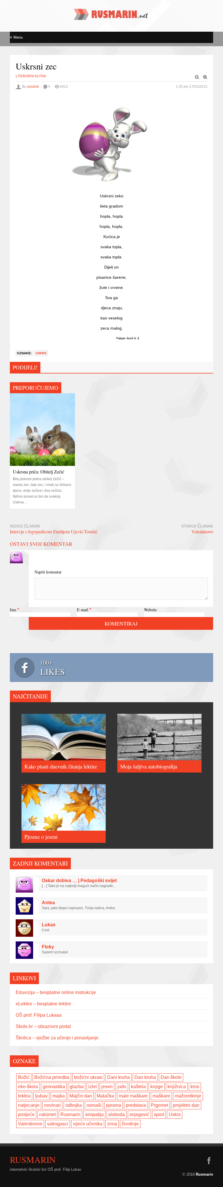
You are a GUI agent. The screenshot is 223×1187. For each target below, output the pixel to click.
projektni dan (186, 1105)
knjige (156, 1086)
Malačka (105, 1095)
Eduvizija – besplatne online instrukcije (56, 992)
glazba (77, 1086)
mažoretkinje (188, 1095)
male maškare (133, 1095)
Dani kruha (118, 1077)
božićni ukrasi (88, 1077)
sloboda (116, 1114)
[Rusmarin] (111, 17)
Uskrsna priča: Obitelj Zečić (38, 472)
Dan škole (171, 1077)
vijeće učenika (87, 1123)
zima (112, 1123)
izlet (92, 1086)
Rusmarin (70, 1114)
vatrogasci (57, 1123)
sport (159, 1114)
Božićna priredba (51, 1077)
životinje (130, 1123)
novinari (52, 1105)
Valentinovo (202, 531)
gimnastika (54, 1086)
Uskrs (40, 353)
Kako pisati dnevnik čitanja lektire (60, 766)
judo (121, 1086)
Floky (48, 946)
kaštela (138, 1086)
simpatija (94, 1114)
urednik (33, 87)
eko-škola (28, 1086)
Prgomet (159, 1105)
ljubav (41, 1095)
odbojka (73, 1105)
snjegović (139, 1114)
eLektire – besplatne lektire (43, 1003)
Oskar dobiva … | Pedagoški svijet (79, 880)
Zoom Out (197, 77)
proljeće (26, 1114)
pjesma (113, 1105)
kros (194, 1086)
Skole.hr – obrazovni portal (43, 1026)
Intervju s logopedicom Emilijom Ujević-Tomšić (54, 531)
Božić (24, 1077)
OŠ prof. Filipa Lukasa (39, 1015)
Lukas (48, 924)
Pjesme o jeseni (40, 836)
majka (58, 1095)
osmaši (94, 1105)
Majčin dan (80, 1095)
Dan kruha (145, 1077)
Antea (48, 902)
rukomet (47, 1114)
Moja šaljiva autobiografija (148, 766)
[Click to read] (42, 429)
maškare (161, 1095)
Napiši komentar (48, 572)
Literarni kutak (31, 76)
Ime (13, 609)
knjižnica (177, 1086)
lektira (24, 1095)
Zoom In (205, 77)
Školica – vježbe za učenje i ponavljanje (57, 1037)
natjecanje (28, 1105)
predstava (136, 1105)
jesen (107, 1086)
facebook (208, 1160)
